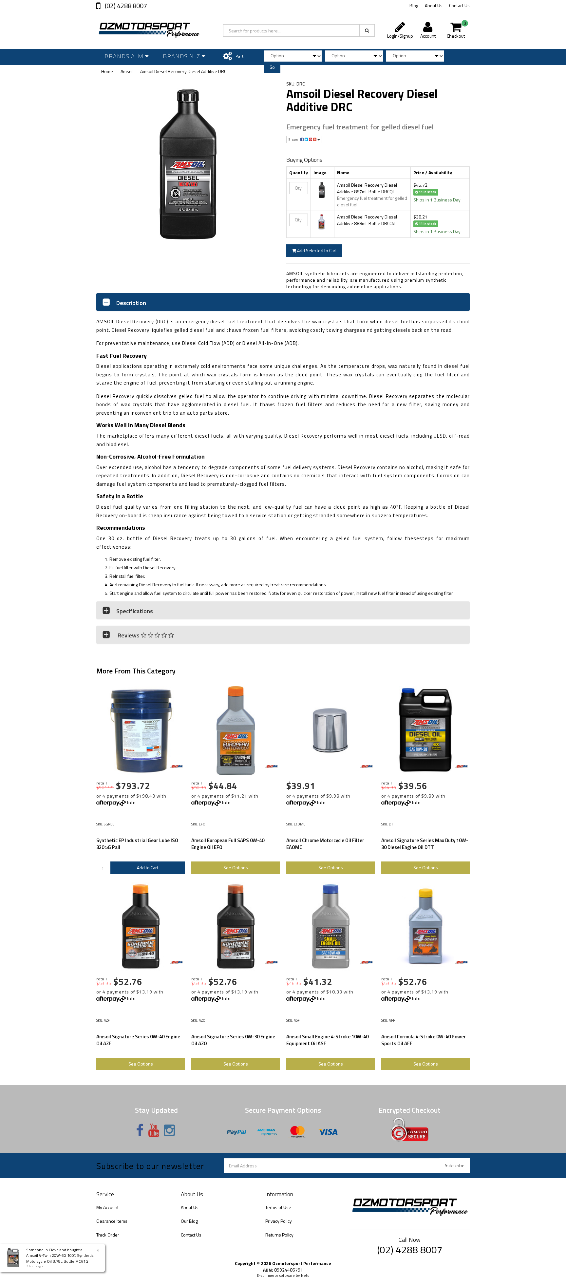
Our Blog (189, 1221)
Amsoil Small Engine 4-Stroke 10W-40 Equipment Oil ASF (327, 1040)
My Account (107, 1207)
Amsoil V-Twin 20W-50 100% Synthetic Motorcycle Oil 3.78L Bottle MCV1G (60, 1258)
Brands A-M (124, 56)
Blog (413, 5)
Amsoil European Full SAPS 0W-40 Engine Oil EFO (227, 844)
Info (131, 802)
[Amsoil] (176, 766)
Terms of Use (278, 1207)
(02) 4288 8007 (125, 6)
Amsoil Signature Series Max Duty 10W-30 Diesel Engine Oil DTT (424, 844)
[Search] (367, 30)
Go (272, 67)
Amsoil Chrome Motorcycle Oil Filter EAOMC (325, 844)
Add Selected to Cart (316, 250)
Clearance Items (111, 1221)
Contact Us (459, 5)
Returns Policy (279, 1234)
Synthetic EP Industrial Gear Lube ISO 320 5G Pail (137, 844)
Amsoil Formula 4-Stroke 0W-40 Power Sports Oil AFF (423, 1040)
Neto (305, 1275)
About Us (434, 5)
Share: (294, 139)
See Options (235, 867)
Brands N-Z (182, 56)
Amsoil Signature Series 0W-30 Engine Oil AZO (233, 1040)
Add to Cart (147, 867)
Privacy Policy (278, 1221)
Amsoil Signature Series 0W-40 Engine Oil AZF (138, 1040)
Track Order (107, 1234)
